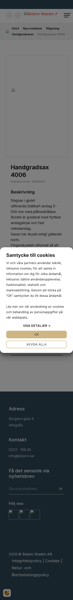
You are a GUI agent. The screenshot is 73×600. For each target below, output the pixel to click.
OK (36, 334)
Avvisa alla (36, 344)
